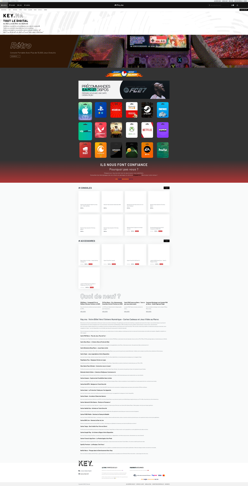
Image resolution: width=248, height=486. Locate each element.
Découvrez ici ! (14, 56)
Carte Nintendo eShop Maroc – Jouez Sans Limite (94, 348)
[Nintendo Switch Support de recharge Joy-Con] (135, 219)
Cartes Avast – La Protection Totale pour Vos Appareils (95, 390)
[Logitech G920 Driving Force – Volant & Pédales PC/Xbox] (159, 251)
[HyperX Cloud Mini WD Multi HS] (135, 251)
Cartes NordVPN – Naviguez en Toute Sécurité (93, 384)
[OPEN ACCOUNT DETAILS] (237, 5)
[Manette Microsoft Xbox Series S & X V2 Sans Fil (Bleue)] (135, 196)
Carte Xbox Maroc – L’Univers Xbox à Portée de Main (94, 342)
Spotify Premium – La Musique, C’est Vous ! (92, 444)
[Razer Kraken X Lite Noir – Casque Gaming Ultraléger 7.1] (89, 251)
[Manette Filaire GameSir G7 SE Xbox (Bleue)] (89, 219)
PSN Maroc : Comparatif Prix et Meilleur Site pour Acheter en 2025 (90, 303)
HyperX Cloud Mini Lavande (109, 260)
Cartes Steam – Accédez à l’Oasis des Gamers (93, 396)
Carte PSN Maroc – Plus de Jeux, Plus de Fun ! (93, 336)
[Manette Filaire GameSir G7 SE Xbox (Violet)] (112, 219)
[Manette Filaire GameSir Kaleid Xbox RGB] (112, 196)
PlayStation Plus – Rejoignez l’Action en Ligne (93, 360)
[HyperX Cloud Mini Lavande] (112, 251)
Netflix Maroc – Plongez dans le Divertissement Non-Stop (96, 450)
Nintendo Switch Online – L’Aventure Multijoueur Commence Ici (98, 372)
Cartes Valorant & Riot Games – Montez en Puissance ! (95, 402)
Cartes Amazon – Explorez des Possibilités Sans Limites (96, 378)
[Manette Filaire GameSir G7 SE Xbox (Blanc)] (159, 196)
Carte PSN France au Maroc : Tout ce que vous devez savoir (134, 303)
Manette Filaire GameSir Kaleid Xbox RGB (112, 204)
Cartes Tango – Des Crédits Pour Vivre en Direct (93, 426)
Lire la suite (83, 311)
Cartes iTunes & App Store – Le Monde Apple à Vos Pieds (96, 438)
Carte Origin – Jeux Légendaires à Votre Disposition (94, 354)
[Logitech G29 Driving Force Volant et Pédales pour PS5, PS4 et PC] (89, 274)
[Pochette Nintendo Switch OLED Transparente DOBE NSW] (159, 219)
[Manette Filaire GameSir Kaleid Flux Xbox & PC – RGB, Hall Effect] (89, 196)
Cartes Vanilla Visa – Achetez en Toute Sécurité (93, 408)
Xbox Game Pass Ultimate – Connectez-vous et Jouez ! (95, 366)
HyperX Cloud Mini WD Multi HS (133, 260)
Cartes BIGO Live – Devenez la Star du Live (92, 420)
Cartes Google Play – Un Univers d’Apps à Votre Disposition (96, 432)
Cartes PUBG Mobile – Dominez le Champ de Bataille (94, 414)
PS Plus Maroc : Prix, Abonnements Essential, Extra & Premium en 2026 (112, 303)
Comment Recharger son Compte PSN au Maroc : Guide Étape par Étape (157, 303)
